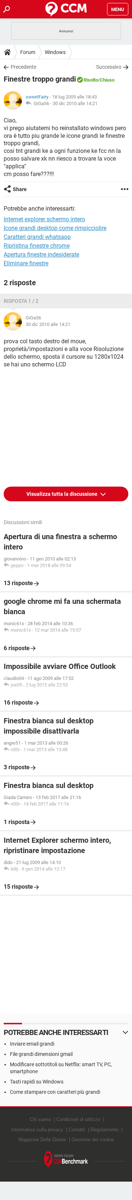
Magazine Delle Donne (42, 1139)
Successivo (108, 67)
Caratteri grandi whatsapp (37, 236)
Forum (27, 52)
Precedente (23, 67)
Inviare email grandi (32, 1044)
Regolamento (104, 1129)
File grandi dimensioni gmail (41, 1054)
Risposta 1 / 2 (21, 301)
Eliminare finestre (26, 263)
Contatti (77, 1129)
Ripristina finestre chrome (37, 245)
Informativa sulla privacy (37, 1129)
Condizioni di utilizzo (78, 1119)
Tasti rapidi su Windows (36, 1082)
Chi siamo (40, 1119)
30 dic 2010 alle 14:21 (75, 103)
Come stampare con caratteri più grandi (55, 1092)
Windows (55, 52)
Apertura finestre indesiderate (41, 254)
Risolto (91, 80)
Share (20, 189)
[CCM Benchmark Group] (66, 1160)
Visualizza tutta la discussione (62, 494)
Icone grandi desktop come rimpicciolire (55, 228)
